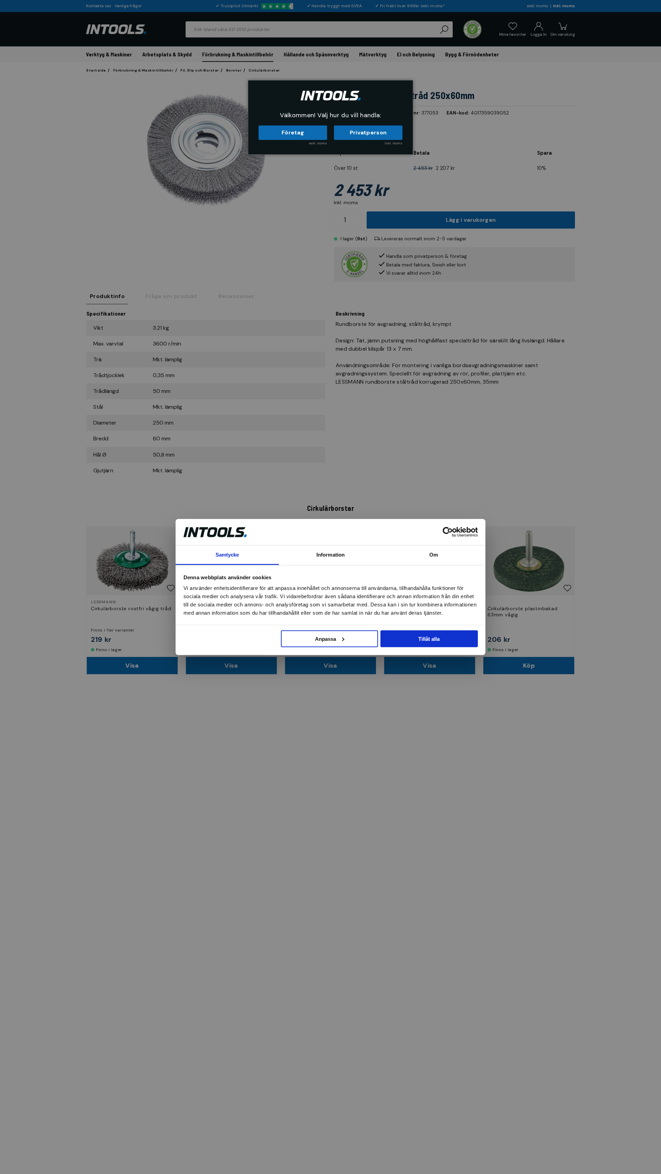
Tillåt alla (429, 638)
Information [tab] (330, 555)
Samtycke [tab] (227, 555)
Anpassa (325, 638)
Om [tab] (433, 555)
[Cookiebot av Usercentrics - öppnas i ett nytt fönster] (448, 532)
